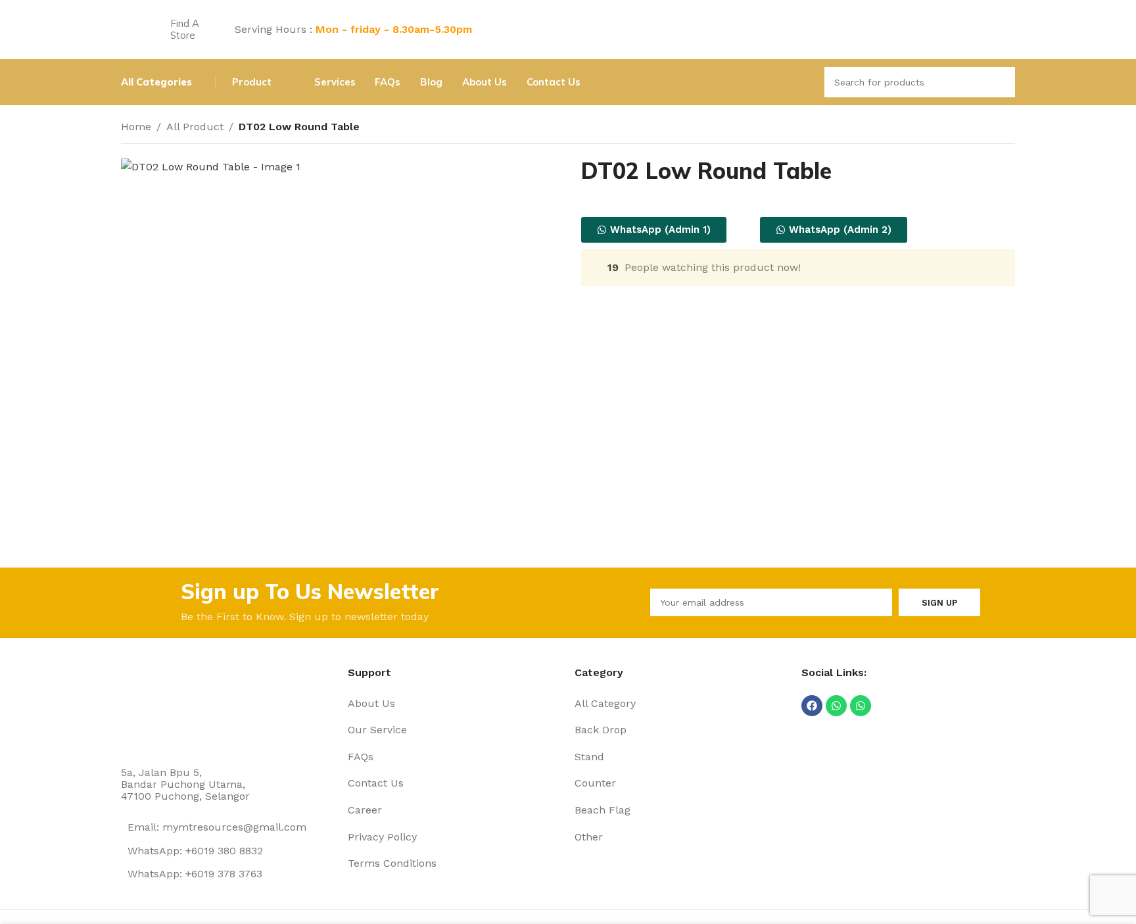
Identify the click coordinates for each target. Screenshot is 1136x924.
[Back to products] (991, 128)
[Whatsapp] (836, 705)
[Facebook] (811, 705)
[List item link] (454, 703)
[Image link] (170, 706)
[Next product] (1007, 128)
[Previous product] (975, 128)
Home (136, 126)
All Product (195, 126)
